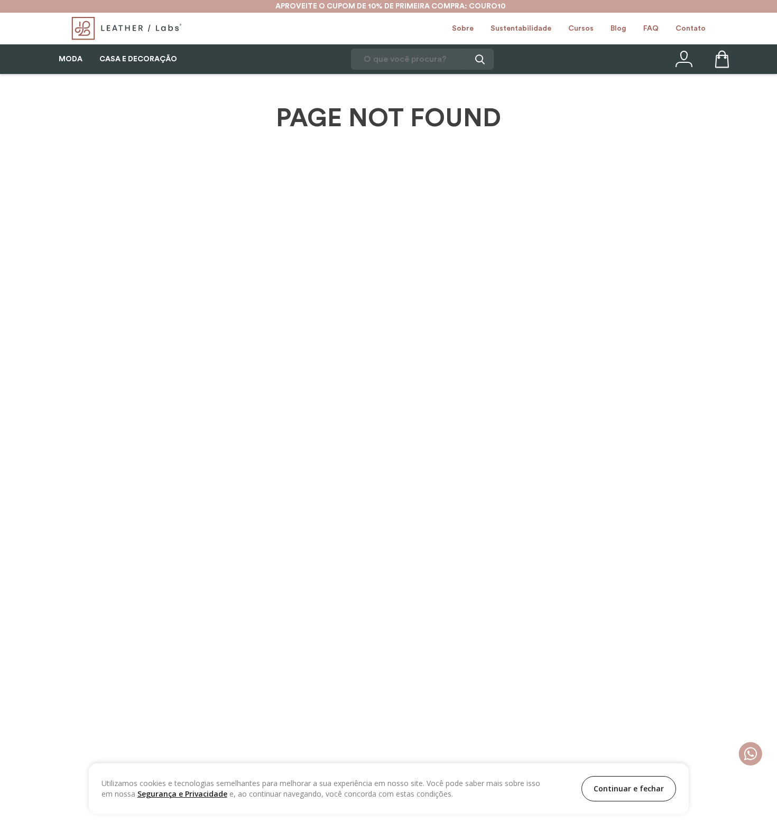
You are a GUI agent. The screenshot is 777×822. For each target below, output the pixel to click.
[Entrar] (683, 59)
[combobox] (422, 59)
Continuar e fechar (629, 788)
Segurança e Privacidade (182, 794)
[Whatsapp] (750, 754)
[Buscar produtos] (478, 59)
